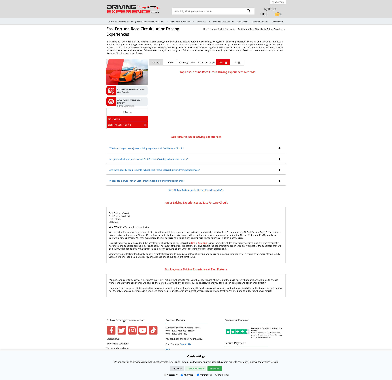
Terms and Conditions (118, 348)
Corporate (277, 21)
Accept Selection (196, 368)
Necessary (172, 374)
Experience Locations (117, 343)
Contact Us (278, 2)
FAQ (168, 349)
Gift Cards (242, 21)
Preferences (206, 374)
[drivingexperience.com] (133, 13)
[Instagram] (132, 333)
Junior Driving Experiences (223, 29)
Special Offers (260, 21)
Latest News (112, 338)
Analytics (188, 374)
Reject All (177, 368)
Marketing (223, 374)
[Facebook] (111, 333)
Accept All (214, 368)
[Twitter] (122, 333)
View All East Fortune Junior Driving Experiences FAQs (196, 190)
